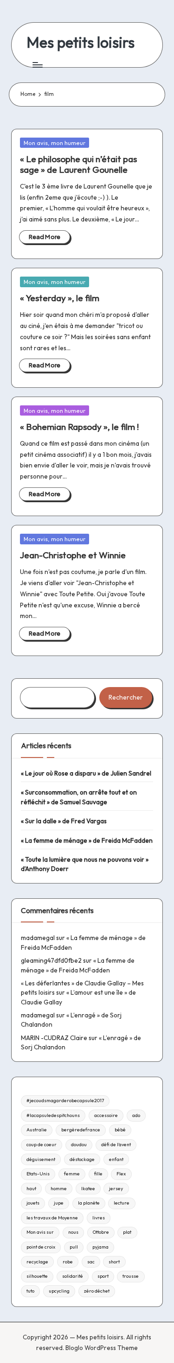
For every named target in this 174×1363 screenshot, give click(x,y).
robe (68, 1262)
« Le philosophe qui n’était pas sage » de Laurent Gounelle (78, 164)
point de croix (40, 1247)
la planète (89, 1203)
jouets (32, 1203)
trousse (130, 1276)
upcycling (59, 1291)
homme (59, 1189)
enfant (116, 1159)
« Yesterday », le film (59, 297)
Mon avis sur (40, 1232)
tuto (30, 1291)
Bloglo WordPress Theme (101, 1348)
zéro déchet (97, 1291)
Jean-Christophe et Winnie (73, 555)
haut (31, 1189)
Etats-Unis (38, 1174)
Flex (121, 1174)
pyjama (100, 1247)
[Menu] (37, 64)
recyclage (37, 1262)
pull (74, 1247)
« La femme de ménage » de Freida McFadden (87, 840)
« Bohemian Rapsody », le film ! (79, 426)
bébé (120, 1130)
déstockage (82, 1159)
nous (73, 1232)
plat (127, 1232)
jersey (116, 1189)
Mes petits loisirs (80, 42)
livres (98, 1218)
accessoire (106, 1115)
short (114, 1262)
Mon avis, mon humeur (54, 142)
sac (91, 1262)
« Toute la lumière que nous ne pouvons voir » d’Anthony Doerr (84, 864)
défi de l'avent (116, 1145)
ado (136, 1115)
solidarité (72, 1276)
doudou (79, 1145)
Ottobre (101, 1232)
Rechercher (126, 697)
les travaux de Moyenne (52, 1218)
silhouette (37, 1276)
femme (72, 1174)
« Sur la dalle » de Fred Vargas (64, 821)
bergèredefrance (80, 1130)
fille (98, 1174)
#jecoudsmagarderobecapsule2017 (65, 1101)
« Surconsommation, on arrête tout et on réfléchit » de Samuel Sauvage (79, 797)
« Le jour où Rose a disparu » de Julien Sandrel (86, 773)
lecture (121, 1203)
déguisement (40, 1159)
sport (103, 1276)
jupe (59, 1203)
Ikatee (88, 1189)
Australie (36, 1130)
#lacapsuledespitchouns (53, 1115)
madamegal (38, 938)
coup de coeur (41, 1145)
